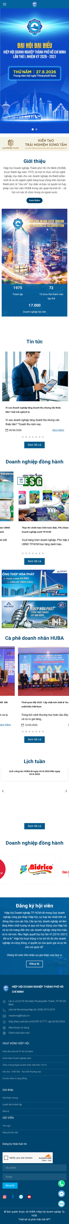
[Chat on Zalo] (61, 1203)
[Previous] (3, 391)
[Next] (66, 391)
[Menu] (5, 4)
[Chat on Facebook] (61, 1193)
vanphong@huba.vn (19, 1015)
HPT (48, 1219)
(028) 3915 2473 (46, 1009)
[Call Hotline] (61, 1183)
